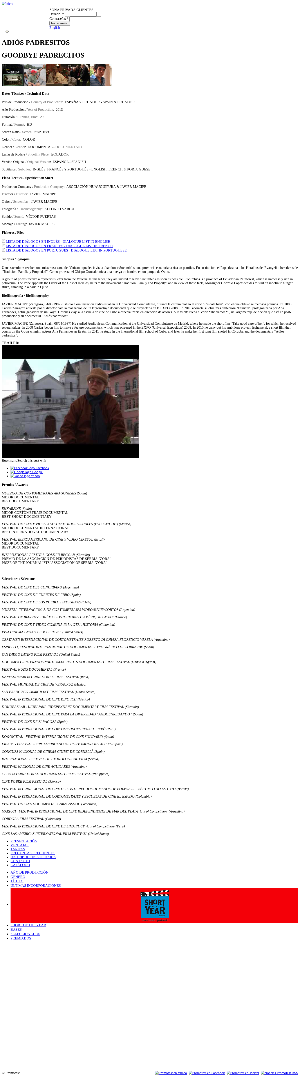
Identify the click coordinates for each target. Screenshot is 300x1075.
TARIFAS (18, 849)
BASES (16, 929)
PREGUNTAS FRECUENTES (33, 853)
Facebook (42, 468)
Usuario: (56, 14)
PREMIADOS (21, 938)
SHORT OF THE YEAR (28, 925)
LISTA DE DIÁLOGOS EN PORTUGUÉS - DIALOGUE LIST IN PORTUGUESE (66, 250)
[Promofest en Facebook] (207, 1073)
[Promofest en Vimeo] (171, 1073)
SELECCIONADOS (25, 934)
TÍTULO (17, 881)
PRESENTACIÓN (24, 841)
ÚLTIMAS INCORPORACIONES (36, 885)
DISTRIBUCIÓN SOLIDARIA (33, 857)
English (54, 27)
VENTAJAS (20, 845)
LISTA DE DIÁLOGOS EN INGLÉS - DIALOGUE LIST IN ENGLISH (58, 241)
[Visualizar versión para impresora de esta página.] (7, 31)
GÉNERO (18, 877)
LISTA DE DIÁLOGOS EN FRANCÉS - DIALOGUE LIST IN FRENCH (59, 246)
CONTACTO (20, 861)
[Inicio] (7, 3)
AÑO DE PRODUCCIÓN (30, 872)
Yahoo (35, 476)
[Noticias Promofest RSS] (279, 1073)
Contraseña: (59, 18)
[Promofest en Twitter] (243, 1073)
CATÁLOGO (20, 865)
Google (37, 472)
